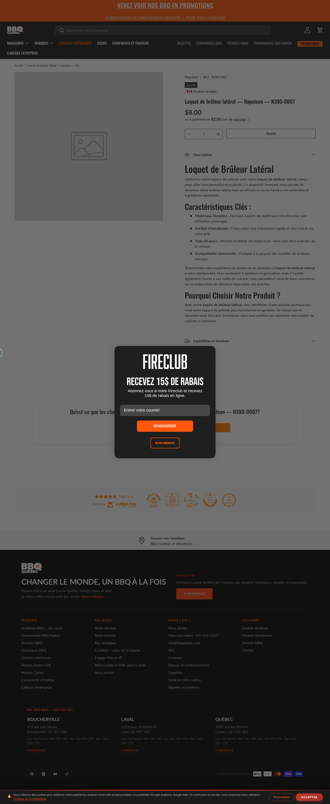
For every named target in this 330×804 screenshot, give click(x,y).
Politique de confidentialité (29, 798)
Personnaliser (281, 797)
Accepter (309, 797)
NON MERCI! (165, 443)
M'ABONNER (165, 426)
